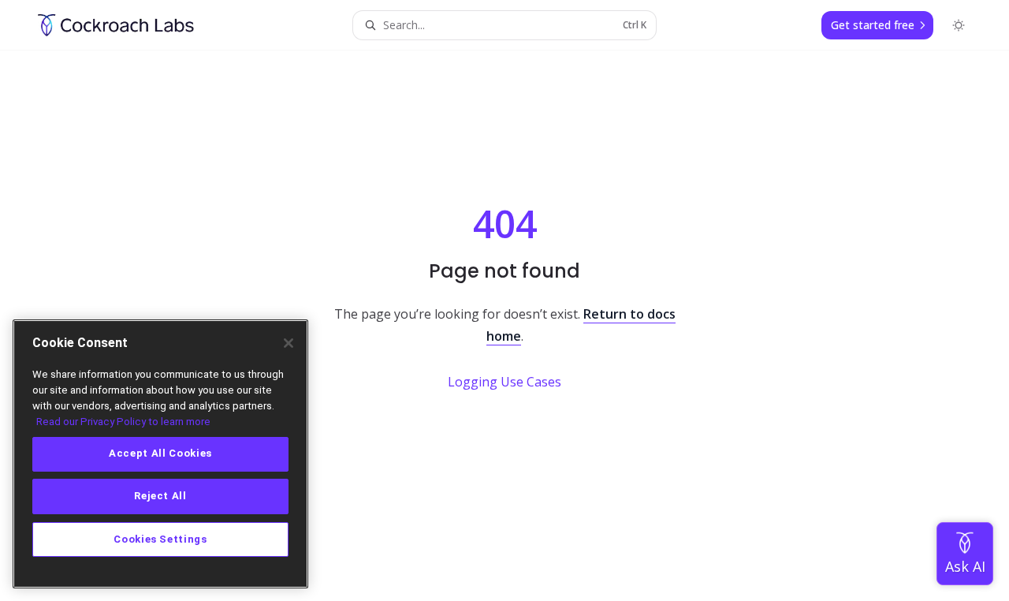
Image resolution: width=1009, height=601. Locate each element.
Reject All (160, 496)
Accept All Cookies (160, 454)
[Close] (288, 343)
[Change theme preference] (958, 25)
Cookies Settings (160, 539)
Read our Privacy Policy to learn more (123, 421)
